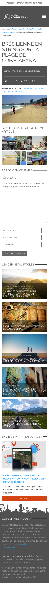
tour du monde (21, 524)
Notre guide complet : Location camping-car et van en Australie (23, 360)
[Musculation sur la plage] (39, 142)
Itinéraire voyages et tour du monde (18, 286)
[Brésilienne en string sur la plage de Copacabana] (24, 108)
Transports (28, 355)
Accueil (14, 29)
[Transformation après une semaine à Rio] (39, 157)
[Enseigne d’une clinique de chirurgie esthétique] (9, 142)
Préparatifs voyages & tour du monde (20, 288)
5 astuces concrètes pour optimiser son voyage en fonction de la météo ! (19, 294)
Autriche (7, 416)
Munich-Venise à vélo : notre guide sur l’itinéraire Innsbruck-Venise (23, 424)
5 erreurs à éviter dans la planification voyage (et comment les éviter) (24, 391)
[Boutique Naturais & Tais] (24, 142)
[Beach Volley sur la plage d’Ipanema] (9, 157)
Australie (7, 355)
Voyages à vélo (11, 418)
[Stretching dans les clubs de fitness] (24, 157)
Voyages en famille (27, 418)
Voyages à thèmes (36, 416)
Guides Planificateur (11, 323)
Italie (23, 416)
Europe (16, 416)
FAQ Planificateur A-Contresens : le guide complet (24, 327)
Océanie (17, 355)
